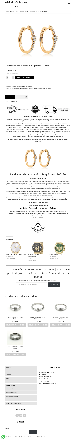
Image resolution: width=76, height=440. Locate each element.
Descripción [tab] (10, 96)
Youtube (23, 208)
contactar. (47, 215)
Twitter (53, 208)
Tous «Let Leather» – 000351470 (16, 254)
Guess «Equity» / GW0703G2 (58, 254)
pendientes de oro (50, 88)
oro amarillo (21, 88)
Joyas (16, 11)
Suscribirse (54, 285)
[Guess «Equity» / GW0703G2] (59, 248)
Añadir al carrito (24, 77)
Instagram (43, 208)
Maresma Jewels (24, 11)
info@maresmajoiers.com (49, 383)
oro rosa (31, 88)
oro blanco (26, 88)
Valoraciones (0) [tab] (22, 96)
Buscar (7, 428)
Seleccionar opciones (15, 325)
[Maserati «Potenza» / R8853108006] (38, 248)
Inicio (7, 11)
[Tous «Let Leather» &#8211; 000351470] (16, 248)
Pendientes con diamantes (26, 86)
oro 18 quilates (14, 88)
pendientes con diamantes (40, 88)
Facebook (33, 208)
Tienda (12, 11)
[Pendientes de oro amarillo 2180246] (38, 38)
